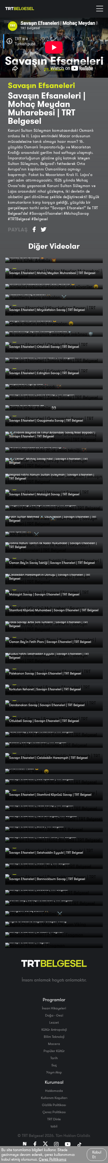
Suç (54, 1065)
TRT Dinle (54, 1119)
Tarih (54, 1058)
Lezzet (54, 1022)
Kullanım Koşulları (54, 1098)
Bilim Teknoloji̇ (54, 1036)
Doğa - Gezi (54, 1015)
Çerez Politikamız (52, 1159)
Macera (54, 1044)
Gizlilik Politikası (54, 1105)
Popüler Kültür (54, 1051)
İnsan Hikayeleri (54, 1008)
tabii (54, 1126)
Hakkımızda (54, 1090)
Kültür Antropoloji (54, 1029)
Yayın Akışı (54, 1072)
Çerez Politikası (54, 1112)
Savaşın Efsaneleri (41, 85)
